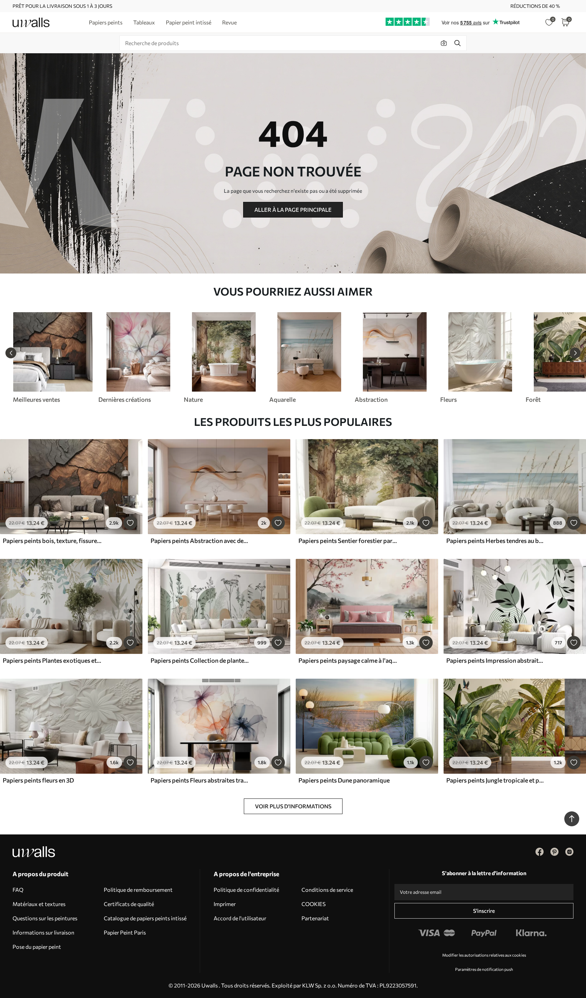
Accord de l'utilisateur (240, 918)
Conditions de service (327, 889)
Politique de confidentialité (246, 889)
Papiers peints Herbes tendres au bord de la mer (495, 540)
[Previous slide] (10, 352)
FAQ (18, 889)
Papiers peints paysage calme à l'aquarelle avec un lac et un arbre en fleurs (347, 660)
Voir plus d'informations (293, 806)
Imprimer (225, 904)
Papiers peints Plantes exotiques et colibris (52, 660)
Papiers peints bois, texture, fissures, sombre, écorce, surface (52, 540)
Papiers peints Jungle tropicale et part (495, 780)
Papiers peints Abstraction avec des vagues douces (200, 540)
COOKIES (313, 904)
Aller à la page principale (293, 209)
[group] (53, 358)
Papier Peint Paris (125, 932)
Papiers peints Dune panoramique (344, 780)
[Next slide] (575, 352)
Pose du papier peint (37, 946)
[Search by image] (443, 43)
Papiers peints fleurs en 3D (38, 780)
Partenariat (315, 918)
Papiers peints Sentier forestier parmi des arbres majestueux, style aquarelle (347, 540)
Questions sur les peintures (45, 918)
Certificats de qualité (129, 904)
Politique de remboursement (138, 889)
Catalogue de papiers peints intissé (145, 918)
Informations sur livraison (43, 932)
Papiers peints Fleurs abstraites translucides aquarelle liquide (200, 780)
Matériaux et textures (39, 904)
